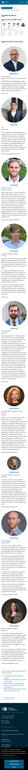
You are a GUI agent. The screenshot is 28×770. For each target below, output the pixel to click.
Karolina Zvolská (14, 626)
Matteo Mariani (14, 74)
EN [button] (22, 2)
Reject (14, 767)
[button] (20, 2)
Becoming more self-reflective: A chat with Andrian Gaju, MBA (15, 690)
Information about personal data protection (10, 757)
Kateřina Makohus (14, 408)
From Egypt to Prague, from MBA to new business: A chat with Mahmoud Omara (14, 685)
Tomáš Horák (14, 328)
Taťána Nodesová (14, 472)
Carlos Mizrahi (14, 185)
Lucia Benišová (14, 251)
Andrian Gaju (14, 125)
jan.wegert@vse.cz (6, 747)
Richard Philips (14, 538)
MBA (13, 671)
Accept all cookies (14, 761)
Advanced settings (14, 764)
